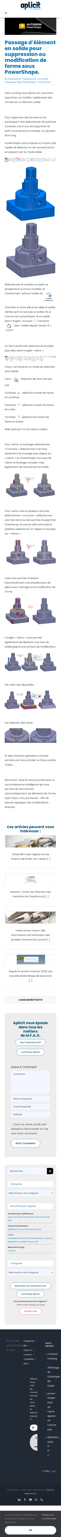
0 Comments (44, 82)
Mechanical (35, 1229)
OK (30, 1530)
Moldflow (12, 1229)
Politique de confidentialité (49, 1516)
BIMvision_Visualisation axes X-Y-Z (49, 1446)
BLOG (26, 1363)
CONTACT (28, 1354)
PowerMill (12, 1238)
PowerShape (29, 82)
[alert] (12, 1345)
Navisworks (29, 1217)
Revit (20, 1217)
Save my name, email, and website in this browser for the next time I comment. (29, 1129)
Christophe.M (14, 78)
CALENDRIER (29, 1359)
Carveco (48, 1238)
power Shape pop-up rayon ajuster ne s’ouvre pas (49, 1411)
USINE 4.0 (28, 1350)
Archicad (40, 1217)
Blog (19, 82)
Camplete (21, 1241)
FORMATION (29, 1341)
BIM (25, 1345)
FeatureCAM (23, 1238)
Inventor (11, 1250)
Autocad (12, 1217)
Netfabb (11, 1241)
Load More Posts (31, 1000)
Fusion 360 (23, 1229)
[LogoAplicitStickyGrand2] (30, 3)
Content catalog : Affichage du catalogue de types (49, 1369)
